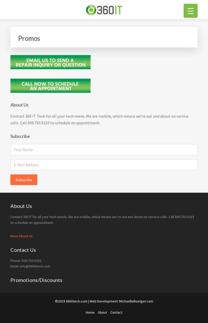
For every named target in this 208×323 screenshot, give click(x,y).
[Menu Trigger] (191, 11)
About (102, 312)
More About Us (21, 236)
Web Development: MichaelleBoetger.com (121, 301)
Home (90, 312)
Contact (116, 312)
